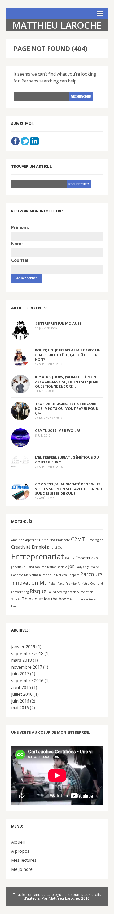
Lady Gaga (83, 567)
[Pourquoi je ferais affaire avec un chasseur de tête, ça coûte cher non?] (20, 363)
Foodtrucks (86, 558)
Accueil (18, 842)
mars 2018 (21, 660)
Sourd (51, 592)
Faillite (69, 558)
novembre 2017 (26, 667)
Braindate (63, 540)
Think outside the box (44, 599)
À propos (20, 851)
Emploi (39, 547)
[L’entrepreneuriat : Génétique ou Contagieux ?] (20, 463)
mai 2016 (20, 708)
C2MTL (79, 539)
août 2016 (21, 687)
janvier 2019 (23, 647)
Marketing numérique (39, 575)
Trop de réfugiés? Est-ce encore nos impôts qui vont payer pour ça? (66, 408)
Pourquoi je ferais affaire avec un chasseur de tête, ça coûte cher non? (67, 355)
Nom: (17, 244)
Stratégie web (66, 592)
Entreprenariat (37, 556)
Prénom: (20, 227)
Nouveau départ (67, 575)
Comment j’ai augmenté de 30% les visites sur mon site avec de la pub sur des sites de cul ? (68, 488)
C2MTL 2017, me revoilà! (57, 430)
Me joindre (22, 869)
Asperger (31, 540)
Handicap (33, 567)
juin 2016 (20, 701)
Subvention (85, 592)
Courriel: (20, 260)
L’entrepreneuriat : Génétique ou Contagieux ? (67, 459)
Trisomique (75, 599)
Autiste (43, 540)
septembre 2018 (27, 653)
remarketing (20, 592)
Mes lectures (24, 860)
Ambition (17, 540)
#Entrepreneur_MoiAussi (59, 323)
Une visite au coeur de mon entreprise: (50, 732)
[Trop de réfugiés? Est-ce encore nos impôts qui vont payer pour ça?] (20, 417)
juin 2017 (20, 674)
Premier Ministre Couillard (84, 583)
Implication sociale (54, 567)
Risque (38, 591)
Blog (52, 540)
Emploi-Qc (54, 547)
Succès (16, 599)
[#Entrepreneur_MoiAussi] (20, 336)
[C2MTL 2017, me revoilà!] (20, 443)
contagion (96, 540)
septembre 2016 (27, 681)
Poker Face (56, 583)
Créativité (21, 547)
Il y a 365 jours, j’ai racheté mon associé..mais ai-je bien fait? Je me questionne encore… (66, 381)
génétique (18, 567)
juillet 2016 (22, 694)
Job (71, 566)
